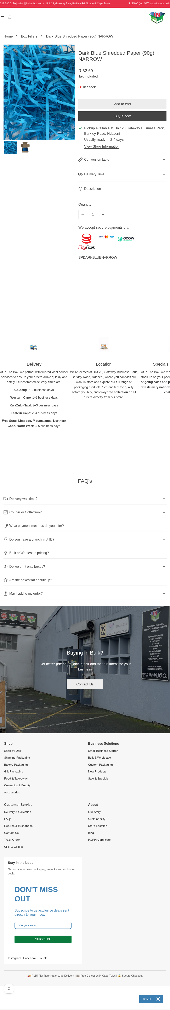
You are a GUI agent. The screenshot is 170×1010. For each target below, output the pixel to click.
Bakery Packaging (16, 764)
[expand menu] (2, 17)
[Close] (158, 999)
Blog (91, 832)
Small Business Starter (103, 750)
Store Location (97, 825)
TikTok (42, 958)
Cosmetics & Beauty (17, 785)
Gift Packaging (13, 771)
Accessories (12, 792)
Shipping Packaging (17, 757)
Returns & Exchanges (18, 825)
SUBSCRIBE (43, 939)
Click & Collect (13, 846)
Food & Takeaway (16, 778)
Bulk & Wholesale (99, 757)
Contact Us (85, 684)
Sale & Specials (98, 778)
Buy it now (122, 116)
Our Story (94, 812)
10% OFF (148, 999)
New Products (97, 771)
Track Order (12, 839)
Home (8, 36)
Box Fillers (29, 36)
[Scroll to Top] (162, 987)
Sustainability (96, 819)
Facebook (29, 958)
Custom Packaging (100, 764)
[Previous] (14, 93)
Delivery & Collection (17, 812)
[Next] (64, 93)
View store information (101, 146)
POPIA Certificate (99, 839)
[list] (39, 92)
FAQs (7, 819)
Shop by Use (12, 750)
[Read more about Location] (104, 346)
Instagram (14, 958)
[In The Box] (157, 17)
